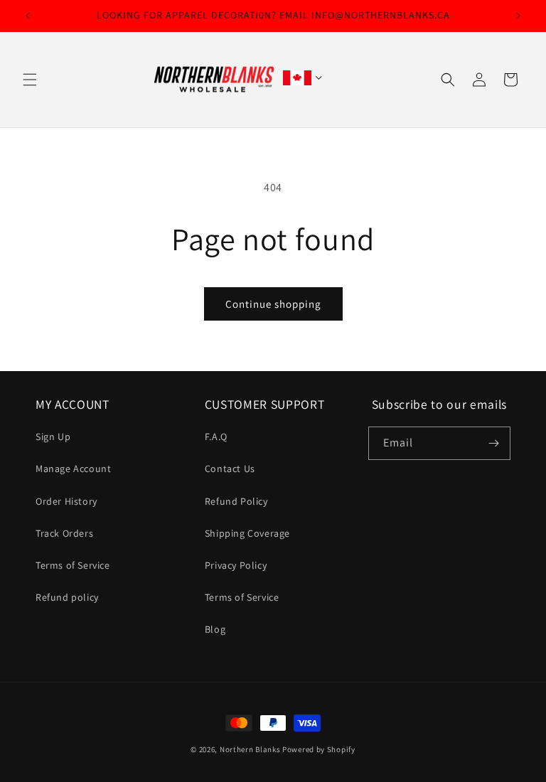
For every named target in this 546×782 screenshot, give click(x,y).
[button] (30, 79)
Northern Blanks (250, 749)
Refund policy (67, 597)
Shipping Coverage (247, 533)
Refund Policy (236, 501)
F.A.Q (216, 436)
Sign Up (53, 436)
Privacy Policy (236, 565)
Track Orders (64, 533)
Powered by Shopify (318, 749)
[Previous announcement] (27, 15)
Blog (215, 629)
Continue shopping (273, 304)
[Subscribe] (494, 443)
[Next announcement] (518, 15)
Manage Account (73, 468)
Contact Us (230, 468)
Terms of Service (73, 565)
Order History (66, 501)
